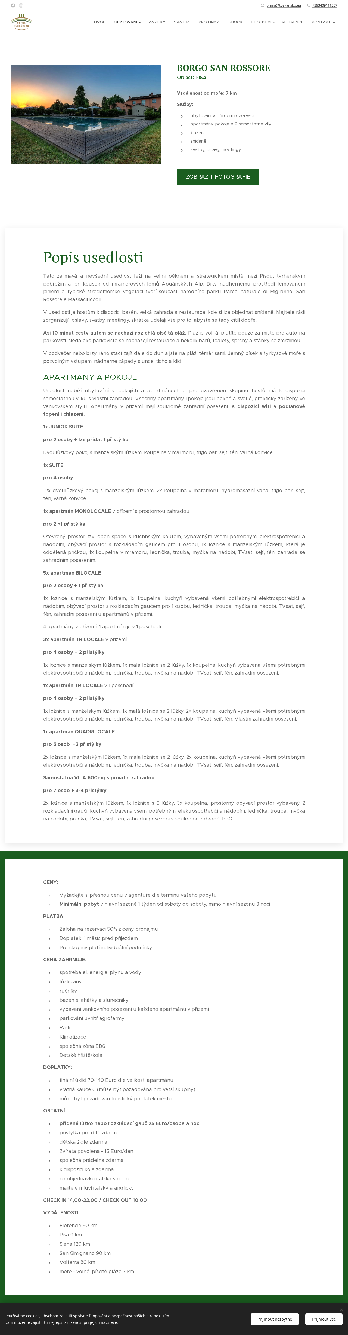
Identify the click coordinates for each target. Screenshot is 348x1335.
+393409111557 (324, 5)
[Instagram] (21, 5)
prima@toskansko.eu (283, 5)
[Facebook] (13, 5)
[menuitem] (101, 22)
